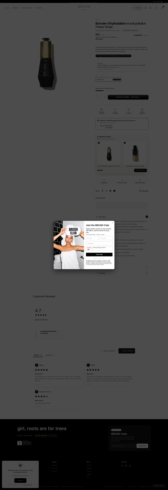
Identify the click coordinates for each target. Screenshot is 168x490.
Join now (99, 254)
